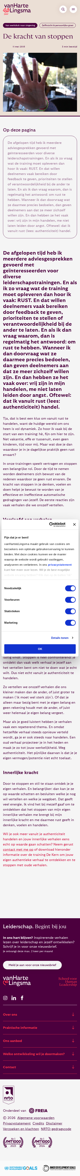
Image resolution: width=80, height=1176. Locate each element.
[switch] (70, 600)
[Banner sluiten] (74, 524)
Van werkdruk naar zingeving (20, 25)
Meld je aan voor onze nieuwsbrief (32, 965)
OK (40, 648)
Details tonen (59, 637)
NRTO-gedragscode (56, 1129)
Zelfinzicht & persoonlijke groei (57, 25)
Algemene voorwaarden (36, 1118)
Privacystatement (17, 1123)
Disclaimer (54, 1123)
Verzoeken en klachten (21, 1129)
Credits (38, 1123)
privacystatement (60, 564)
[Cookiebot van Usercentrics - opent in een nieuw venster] (49, 524)
